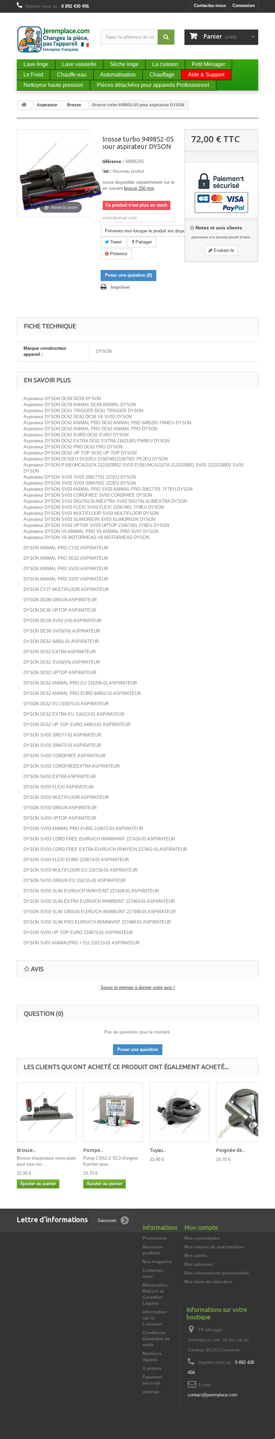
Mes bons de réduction (208, 1281)
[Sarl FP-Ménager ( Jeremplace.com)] (54, 39)
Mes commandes (202, 1238)
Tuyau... (158, 1150)
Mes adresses (198, 1264)
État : (106, 171)
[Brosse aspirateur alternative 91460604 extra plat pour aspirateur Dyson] (46, 1112)
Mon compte (201, 1227)
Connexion (243, 5)
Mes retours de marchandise (213, 1247)
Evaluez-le (223, 250)
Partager (143, 241)
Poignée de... (230, 1150)
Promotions (155, 1238)
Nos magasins (157, 1261)
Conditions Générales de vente (156, 1338)
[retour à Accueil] (23, 105)
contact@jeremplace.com (212, 1394)
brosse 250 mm (139, 188)
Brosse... (26, 1150)
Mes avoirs (195, 1255)
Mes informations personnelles (216, 1273)
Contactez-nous (210, 5)
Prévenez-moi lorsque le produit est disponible (150, 230)
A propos (152, 1368)
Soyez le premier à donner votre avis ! (138, 987)
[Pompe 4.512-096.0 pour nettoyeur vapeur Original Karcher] (113, 1112)
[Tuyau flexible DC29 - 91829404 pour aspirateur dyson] (179, 1112)
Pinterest (118, 253)
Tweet (115, 241)
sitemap (151, 1391)
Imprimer (120, 287)
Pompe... (93, 1150)
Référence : (112, 161)
